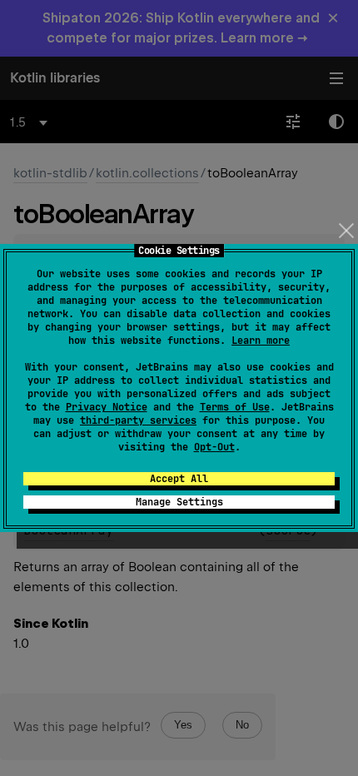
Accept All (179, 478)
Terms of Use (235, 407)
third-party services (138, 420)
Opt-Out (214, 447)
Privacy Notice (106, 407)
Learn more (260, 340)
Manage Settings (179, 502)
